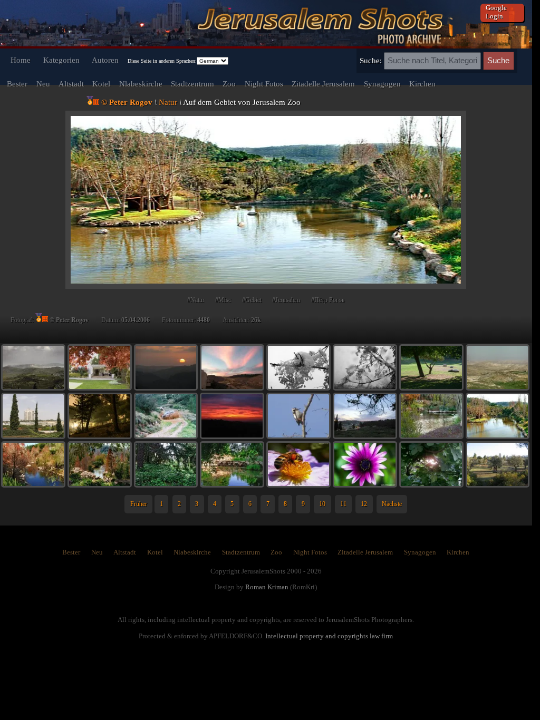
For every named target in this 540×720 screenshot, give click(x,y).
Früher (138, 504)
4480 (203, 320)
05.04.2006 (135, 320)
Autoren (105, 59)
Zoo (229, 83)
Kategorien (61, 59)
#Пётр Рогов (328, 300)
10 (322, 504)
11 (343, 504)
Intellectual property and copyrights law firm (329, 636)
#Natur (196, 300)
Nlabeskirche (140, 83)
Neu (43, 83)
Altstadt (71, 83)
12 (364, 504)
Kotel (101, 83)
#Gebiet (252, 300)
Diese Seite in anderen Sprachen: (162, 61)
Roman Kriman (266, 587)
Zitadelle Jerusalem (323, 83)
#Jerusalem (286, 300)
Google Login (496, 12)
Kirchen (422, 83)
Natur (168, 102)
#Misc (223, 300)
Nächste (392, 504)
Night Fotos (264, 83)
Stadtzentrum (192, 83)
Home (21, 59)
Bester (17, 83)
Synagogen (382, 83)
